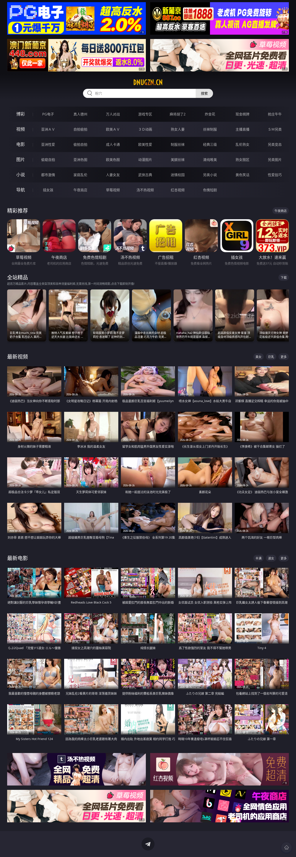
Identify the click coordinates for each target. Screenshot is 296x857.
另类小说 (210, 174)
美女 (258, 357)
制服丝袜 (178, 144)
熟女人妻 (178, 129)
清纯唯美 (210, 159)
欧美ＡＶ (113, 129)
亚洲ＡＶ (48, 129)
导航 (20, 190)
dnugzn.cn (148, 82)
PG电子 (48, 114)
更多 (284, 357)
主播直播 (242, 129)
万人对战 (113, 114)
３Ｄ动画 (145, 129)
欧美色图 (113, 159)
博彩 (20, 114)
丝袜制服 (210, 129)
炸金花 (210, 114)
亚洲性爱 (48, 144)
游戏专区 (145, 114)
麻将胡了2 (177, 114)
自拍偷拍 (80, 129)
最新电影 (17, 558)
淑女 (271, 558)
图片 (20, 159)
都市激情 (48, 174)
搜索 (204, 93)
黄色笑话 (242, 174)
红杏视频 (178, 190)
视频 (20, 129)
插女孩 (48, 190)
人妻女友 (113, 174)
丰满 (258, 558)
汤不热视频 (145, 190)
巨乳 (271, 357)
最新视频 (17, 356)
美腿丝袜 (178, 159)
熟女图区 (242, 159)
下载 (284, 277)
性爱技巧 (275, 174)
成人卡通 (113, 144)
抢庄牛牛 (275, 114)
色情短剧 (210, 190)
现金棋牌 (242, 114)
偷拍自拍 (80, 144)
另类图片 (275, 159)
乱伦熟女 (242, 144)
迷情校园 (178, 174)
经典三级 (210, 144)
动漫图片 (145, 159)
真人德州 (80, 114)
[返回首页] (286, 847)
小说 (20, 175)
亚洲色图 (80, 159)
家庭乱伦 (80, 174)
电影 (20, 144)
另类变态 (275, 144)
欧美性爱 (145, 144)
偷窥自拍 (48, 159)
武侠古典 (145, 174)
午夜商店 (80, 190)
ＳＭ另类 (275, 129)
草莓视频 (113, 190)
